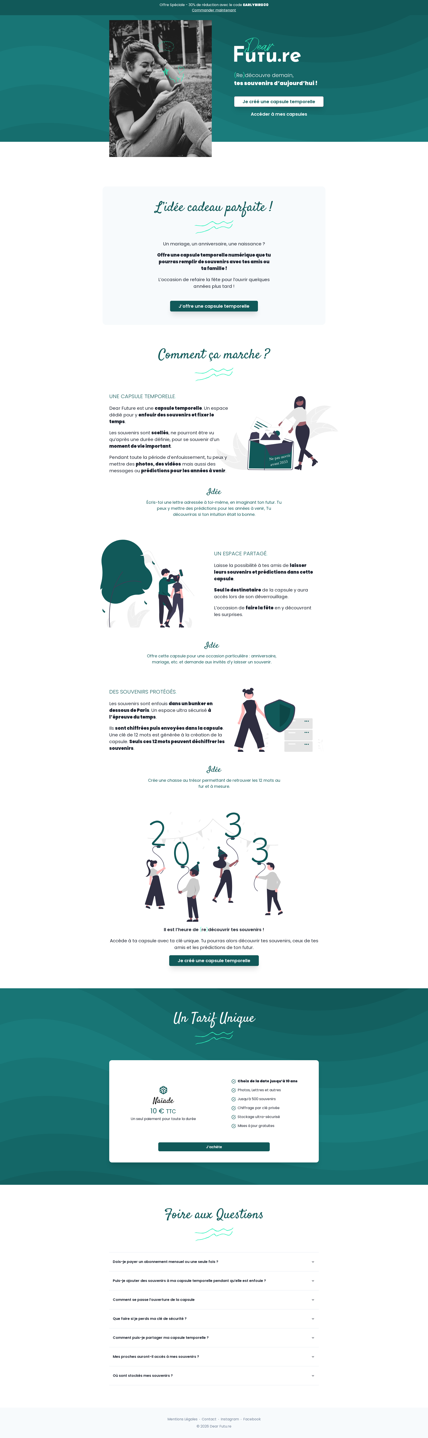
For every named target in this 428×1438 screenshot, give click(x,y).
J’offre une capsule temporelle (214, 306)
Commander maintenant (214, 10)
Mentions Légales (182, 1419)
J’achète (214, 1147)
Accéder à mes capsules (279, 114)
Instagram (230, 1419)
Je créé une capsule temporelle (279, 101)
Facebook (252, 1419)
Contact (209, 1419)
